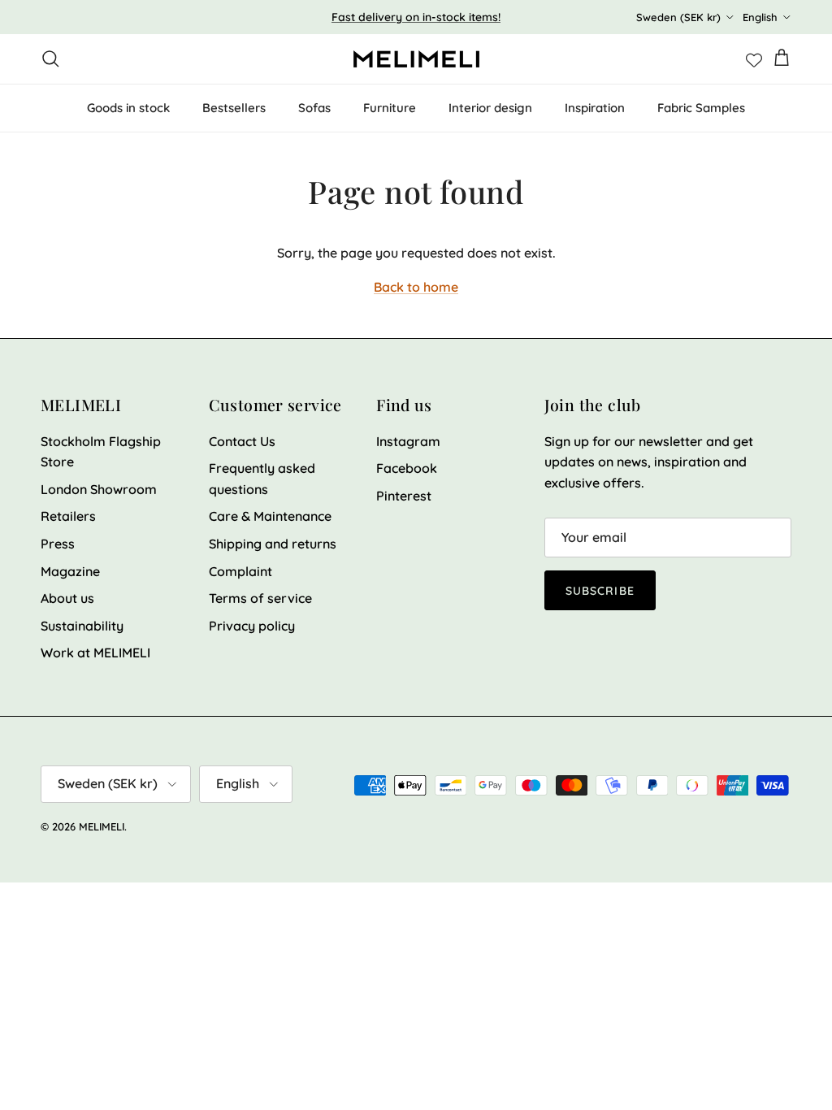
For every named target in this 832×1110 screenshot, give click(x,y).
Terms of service (260, 598)
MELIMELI (101, 826)
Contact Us (242, 441)
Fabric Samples (701, 107)
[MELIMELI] (416, 58)
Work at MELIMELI (95, 652)
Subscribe (600, 590)
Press (58, 543)
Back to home (416, 287)
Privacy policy (252, 626)
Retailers (68, 516)
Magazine (70, 571)
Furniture (389, 107)
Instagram (408, 441)
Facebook (406, 468)
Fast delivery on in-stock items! (416, 17)
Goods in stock (128, 107)
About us (67, 598)
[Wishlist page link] (754, 58)
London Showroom (99, 489)
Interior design (490, 107)
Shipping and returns (272, 543)
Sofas (314, 107)
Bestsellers (234, 107)
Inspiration (595, 107)
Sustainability (82, 626)
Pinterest (403, 496)
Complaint (240, 571)
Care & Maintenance (270, 516)
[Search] (50, 58)
